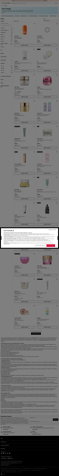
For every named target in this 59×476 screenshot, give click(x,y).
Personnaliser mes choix (40, 245)
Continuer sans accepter (52, 229)
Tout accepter (51, 245)
